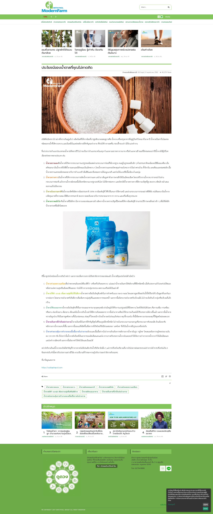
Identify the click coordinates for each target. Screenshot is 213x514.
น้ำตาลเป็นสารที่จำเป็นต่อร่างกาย (114, 391)
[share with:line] (170, 376)
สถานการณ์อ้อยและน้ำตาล (134, 22)
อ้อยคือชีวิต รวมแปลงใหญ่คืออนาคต (158, 432)
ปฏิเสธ (205, 504)
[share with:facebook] (163, 376)
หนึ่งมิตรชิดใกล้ (46, 22)
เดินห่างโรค (147, 50)
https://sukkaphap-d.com (52, 367)
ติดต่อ (167, 17)
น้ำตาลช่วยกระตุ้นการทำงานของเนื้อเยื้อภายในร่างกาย (64, 396)
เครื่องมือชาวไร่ (88, 22)
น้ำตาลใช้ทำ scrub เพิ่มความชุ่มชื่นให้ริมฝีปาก (61, 391)
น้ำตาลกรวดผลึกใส (106, 387)
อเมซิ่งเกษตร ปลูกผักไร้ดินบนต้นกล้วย (57, 51)
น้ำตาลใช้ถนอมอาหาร (90, 391)
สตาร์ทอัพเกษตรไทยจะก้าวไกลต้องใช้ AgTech (124, 432)
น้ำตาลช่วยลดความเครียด (127, 387)
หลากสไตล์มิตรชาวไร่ (152, 22)
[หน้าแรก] (54, 7)
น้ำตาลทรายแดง (52, 387)
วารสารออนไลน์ (166, 22)
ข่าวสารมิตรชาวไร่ (60, 22)
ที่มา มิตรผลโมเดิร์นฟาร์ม (106, 466)
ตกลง (205, 508)
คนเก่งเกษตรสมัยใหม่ (116, 22)
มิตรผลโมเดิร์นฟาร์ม (74, 22)
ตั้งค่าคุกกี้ (171, 505)
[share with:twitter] (166, 376)
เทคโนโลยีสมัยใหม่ (101, 22)
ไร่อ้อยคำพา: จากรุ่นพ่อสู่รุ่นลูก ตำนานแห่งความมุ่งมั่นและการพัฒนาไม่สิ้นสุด (59, 433)
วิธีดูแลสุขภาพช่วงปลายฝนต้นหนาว (122, 51)
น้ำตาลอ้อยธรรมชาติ (87, 387)
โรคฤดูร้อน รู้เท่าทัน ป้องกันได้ (89, 51)
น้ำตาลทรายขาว (69, 387)
